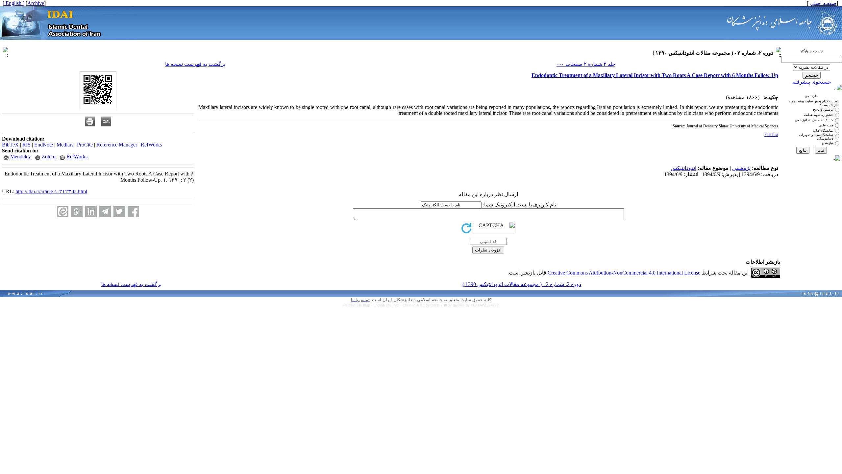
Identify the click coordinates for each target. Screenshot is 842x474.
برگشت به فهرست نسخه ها (195, 64)
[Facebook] (133, 211)
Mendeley (20, 156)
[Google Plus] (77, 211)
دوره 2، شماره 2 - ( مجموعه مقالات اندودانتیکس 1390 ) (521, 284)
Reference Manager (116, 144)
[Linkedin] (91, 211)
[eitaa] (62, 211)
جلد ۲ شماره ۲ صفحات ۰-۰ (586, 64)
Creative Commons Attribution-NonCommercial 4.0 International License (624, 273)
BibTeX (10, 144)
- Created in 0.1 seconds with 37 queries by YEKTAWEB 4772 (449, 305)
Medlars (65, 144)
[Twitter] (119, 211)
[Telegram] (105, 211)
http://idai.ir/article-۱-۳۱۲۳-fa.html (51, 191)
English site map (386, 305)
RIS (26, 144)
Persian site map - (358, 305)
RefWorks (151, 144)
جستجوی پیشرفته (811, 82)
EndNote (43, 144)
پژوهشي (741, 168)
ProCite (85, 144)
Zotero (49, 156)
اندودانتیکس (683, 168)
